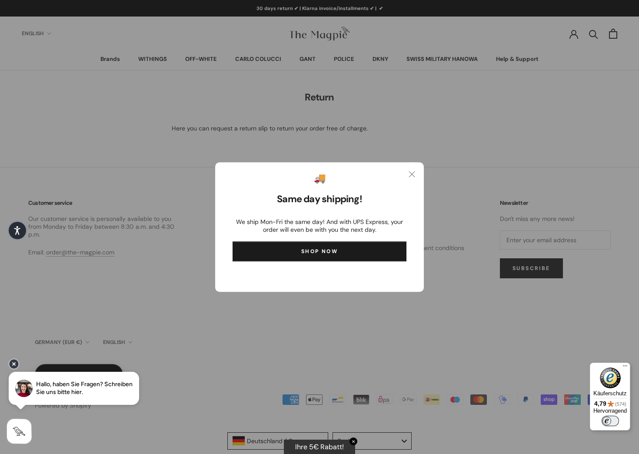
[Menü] (625, 368)
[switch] (610, 421)
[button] (17, 230)
